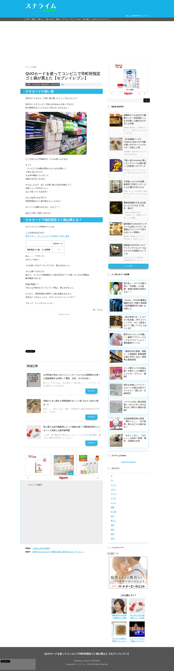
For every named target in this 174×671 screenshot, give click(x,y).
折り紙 (86, 19)
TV (71, 19)
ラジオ (78, 19)
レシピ (113, 503)
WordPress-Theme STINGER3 (87, 661)
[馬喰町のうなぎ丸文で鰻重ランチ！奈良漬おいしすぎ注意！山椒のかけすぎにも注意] (116, 125)
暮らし (41, 19)
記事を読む (91, 391)
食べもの (49, 19)
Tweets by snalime (128, 462)
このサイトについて (99, 19)
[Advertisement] (87, 40)
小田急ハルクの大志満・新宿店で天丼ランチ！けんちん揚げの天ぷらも (135, 184)
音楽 (112, 538)
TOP (27, 19)
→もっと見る (128, 266)
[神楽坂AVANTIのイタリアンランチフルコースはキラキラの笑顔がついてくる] (116, 255)
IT (111, 476)
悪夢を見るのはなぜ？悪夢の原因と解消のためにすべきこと (58, 552)
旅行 (112, 516)
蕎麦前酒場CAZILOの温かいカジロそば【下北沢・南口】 (135, 205)
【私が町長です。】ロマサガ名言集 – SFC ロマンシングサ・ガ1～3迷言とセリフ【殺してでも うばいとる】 (135, 322)
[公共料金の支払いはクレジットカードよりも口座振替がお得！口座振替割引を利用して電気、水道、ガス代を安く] (34, 386)
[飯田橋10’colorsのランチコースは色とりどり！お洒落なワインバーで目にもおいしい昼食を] (116, 234)
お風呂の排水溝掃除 (41, 548)
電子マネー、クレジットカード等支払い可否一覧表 (47, 236)
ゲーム (65, 19)
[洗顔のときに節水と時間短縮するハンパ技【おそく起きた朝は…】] (34, 412)
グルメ (113, 489)
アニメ (113, 485)
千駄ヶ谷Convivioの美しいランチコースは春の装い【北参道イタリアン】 (135, 163)
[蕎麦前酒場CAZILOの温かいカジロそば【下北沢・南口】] (116, 213)
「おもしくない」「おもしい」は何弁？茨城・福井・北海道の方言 (135, 438)
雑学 (58, 19)
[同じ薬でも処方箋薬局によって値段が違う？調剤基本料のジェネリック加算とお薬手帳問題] (34, 438)
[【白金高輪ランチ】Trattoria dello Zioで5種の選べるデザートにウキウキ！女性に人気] (116, 149)
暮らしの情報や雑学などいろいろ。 (87, 657)
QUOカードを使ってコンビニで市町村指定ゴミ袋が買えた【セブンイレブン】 (87, 653)
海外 (112, 525)
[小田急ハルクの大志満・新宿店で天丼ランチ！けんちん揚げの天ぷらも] (116, 192)
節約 (34, 19)
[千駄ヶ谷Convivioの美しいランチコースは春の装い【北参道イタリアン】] (116, 171)
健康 (112, 507)
